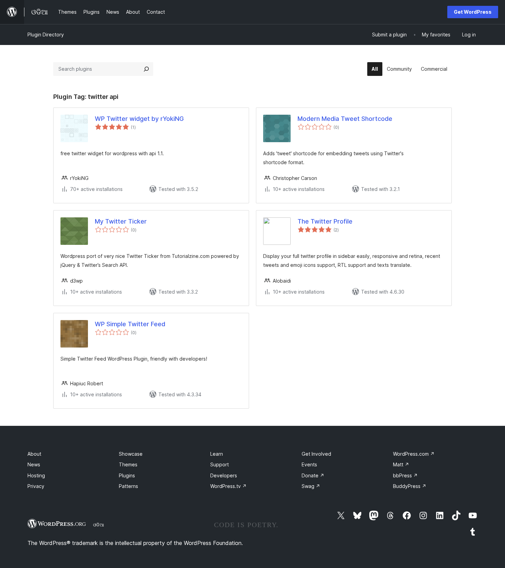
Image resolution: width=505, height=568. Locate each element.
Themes (128, 464)
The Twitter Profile (325, 221)
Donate (313, 475)
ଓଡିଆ (98, 524)
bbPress (405, 475)
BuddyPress (409, 486)
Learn (216, 454)
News (33, 464)
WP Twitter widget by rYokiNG (139, 118)
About (34, 454)
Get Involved (316, 454)
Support (219, 464)
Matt (401, 464)
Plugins (127, 475)
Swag (311, 486)
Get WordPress (473, 12)
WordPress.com (414, 454)
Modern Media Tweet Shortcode (345, 118)
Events (309, 464)
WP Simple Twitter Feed (130, 324)
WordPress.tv (228, 486)
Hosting (36, 475)
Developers (223, 475)
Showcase (131, 454)
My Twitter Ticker (121, 221)
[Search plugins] (146, 69)
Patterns (128, 486)
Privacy (35, 486)
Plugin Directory (45, 34)
